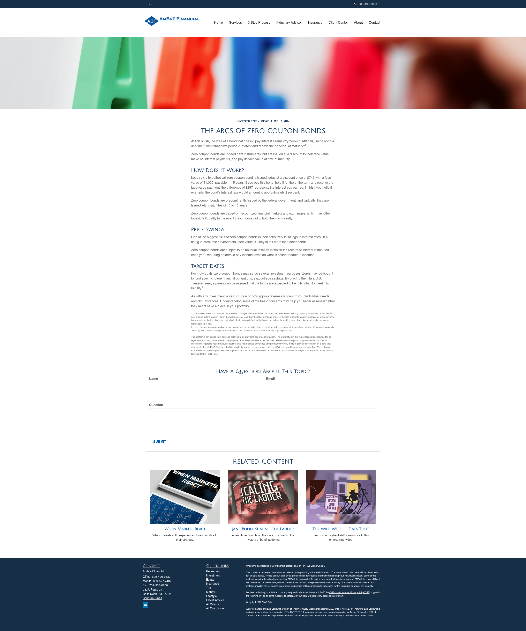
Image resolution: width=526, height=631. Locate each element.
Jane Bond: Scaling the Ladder (263, 529)
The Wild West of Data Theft (341, 529)
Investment (213, 575)
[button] (235, 22)
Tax (208, 588)
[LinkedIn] (150, 4)
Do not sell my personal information (325, 595)
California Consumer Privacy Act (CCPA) (349, 592)
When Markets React (185, 529)
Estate (210, 579)
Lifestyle (211, 596)
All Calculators (215, 608)
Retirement (213, 571)
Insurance (212, 583)
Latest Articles (215, 600)
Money (210, 592)
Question (156, 404)
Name (153, 378)
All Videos (212, 604)
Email (270, 378)
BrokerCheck (317, 565)
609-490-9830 (368, 4)
